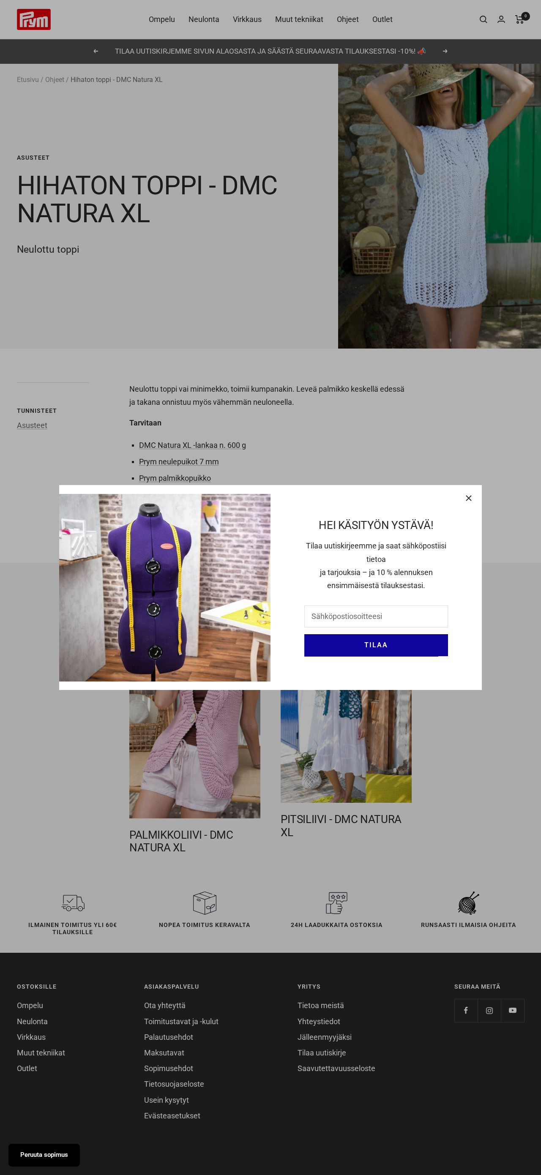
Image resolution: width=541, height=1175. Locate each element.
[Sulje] (469, 498)
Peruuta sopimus (44, 1155)
